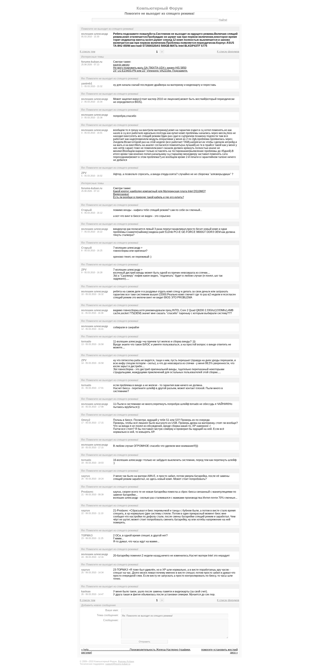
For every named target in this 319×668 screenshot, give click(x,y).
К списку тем (87, 51)
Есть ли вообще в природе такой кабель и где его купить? (148, 197)
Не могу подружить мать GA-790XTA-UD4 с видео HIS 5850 (149, 67)
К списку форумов (228, 51)
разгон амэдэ (121, 64)
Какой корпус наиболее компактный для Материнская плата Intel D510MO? (159, 191)
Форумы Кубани (126, 661)
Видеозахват (121, 194)
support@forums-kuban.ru (117, 664)
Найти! (223, 19)
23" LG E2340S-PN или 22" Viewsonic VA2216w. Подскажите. (150, 70)
